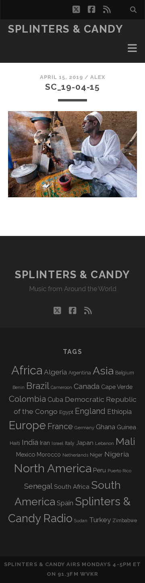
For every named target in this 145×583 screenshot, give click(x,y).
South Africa (71, 486)
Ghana (105, 427)
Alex (97, 77)
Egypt (66, 412)
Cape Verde (117, 386)
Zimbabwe (124, 520)
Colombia (27, 399)
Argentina (79, 373)
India (30, 442)
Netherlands (75, 455)
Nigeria (116, 454)
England (90, 411)
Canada (86, 386)
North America (52, 468)
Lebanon (104, 443)
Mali (125, 441)
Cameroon (61, 387)
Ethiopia (119, 411)
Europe (27, 425)
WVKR (89, 574)
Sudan (80, 520)
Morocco (49, 454)
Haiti (15, 443)
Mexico (25, 454)
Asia (103, 370)
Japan (84, 443)
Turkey (100, 520)
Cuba (55, 399)
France (60, 426)
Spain (65, 503)
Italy (70, 443)
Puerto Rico (119, 470)
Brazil (37, 385)
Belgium (124, 373)
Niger (96, 455)
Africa (26, 370)
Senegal (38, 486)
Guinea (126, 427)
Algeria (55, 372)
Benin (18, 387)
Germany (84, 427)
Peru (99, 470)
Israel (57, 443)
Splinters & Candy (65, 29)
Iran (45, 442)
